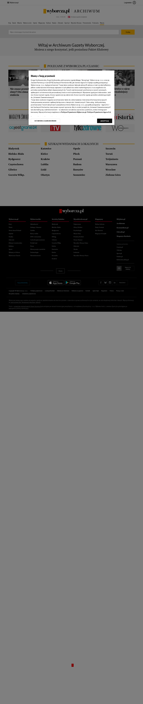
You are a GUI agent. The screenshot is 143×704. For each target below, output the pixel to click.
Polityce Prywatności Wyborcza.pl (73, 112)
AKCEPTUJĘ (104, 121)
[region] (71, 97)
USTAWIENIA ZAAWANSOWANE (45, 121)
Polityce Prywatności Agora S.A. (99, 112)
